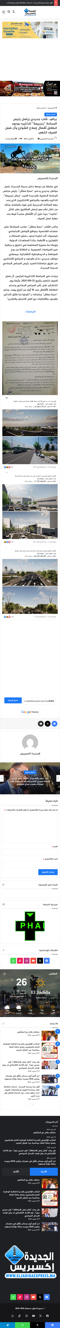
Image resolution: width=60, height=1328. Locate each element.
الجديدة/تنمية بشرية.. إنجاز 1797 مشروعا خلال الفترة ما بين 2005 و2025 (30, 781)
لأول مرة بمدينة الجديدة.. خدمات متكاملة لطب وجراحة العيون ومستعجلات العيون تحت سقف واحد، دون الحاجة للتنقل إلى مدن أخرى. (21, 1091)
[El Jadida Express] (30, 12)
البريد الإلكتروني (50, 859)
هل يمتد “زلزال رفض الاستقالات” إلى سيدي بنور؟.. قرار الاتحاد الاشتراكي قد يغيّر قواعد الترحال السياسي (20, 1065)
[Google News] (30, 712)
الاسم (55, 846)
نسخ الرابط (13, 700)
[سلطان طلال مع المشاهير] (50, 1036)
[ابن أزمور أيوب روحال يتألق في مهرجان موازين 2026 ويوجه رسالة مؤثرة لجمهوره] (50, 1079)
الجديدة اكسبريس (46, 138)
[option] (30, 778)
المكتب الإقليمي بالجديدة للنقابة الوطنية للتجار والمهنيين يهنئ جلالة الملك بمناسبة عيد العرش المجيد (21, 1047)
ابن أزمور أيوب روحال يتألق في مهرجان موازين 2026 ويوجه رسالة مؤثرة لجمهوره (22, 1077)
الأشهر (16, 1172)
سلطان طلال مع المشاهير (28, 1032)
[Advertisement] (30, 61)
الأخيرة (44, 1172)
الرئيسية (51, 108)
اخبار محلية (41, 108)
